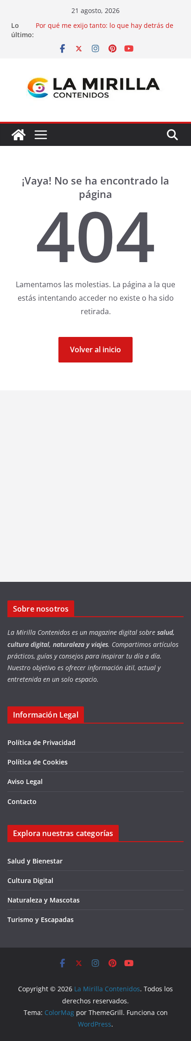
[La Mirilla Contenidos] (18, 135)
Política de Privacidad (41, 742)
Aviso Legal (25, 781)
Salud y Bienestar (35, 861)
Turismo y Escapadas (40, 919)
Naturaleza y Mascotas (43, 900)
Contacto (22, 801)
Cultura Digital (30, 880)
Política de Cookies (37, 762)
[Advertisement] (95, 486)
